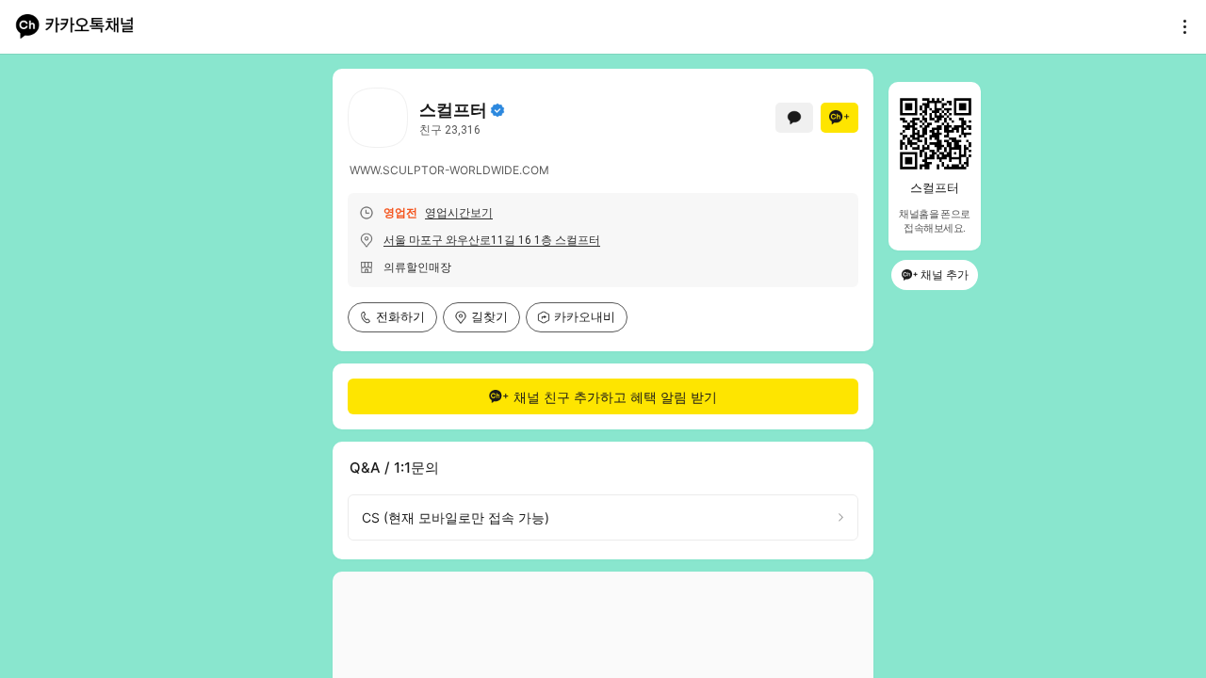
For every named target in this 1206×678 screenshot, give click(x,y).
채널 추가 (945, 274)
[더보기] (1179, 26)
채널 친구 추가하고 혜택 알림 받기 (615, 397)
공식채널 (497, 110)
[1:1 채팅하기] (794, 118)
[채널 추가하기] (839, 118)
